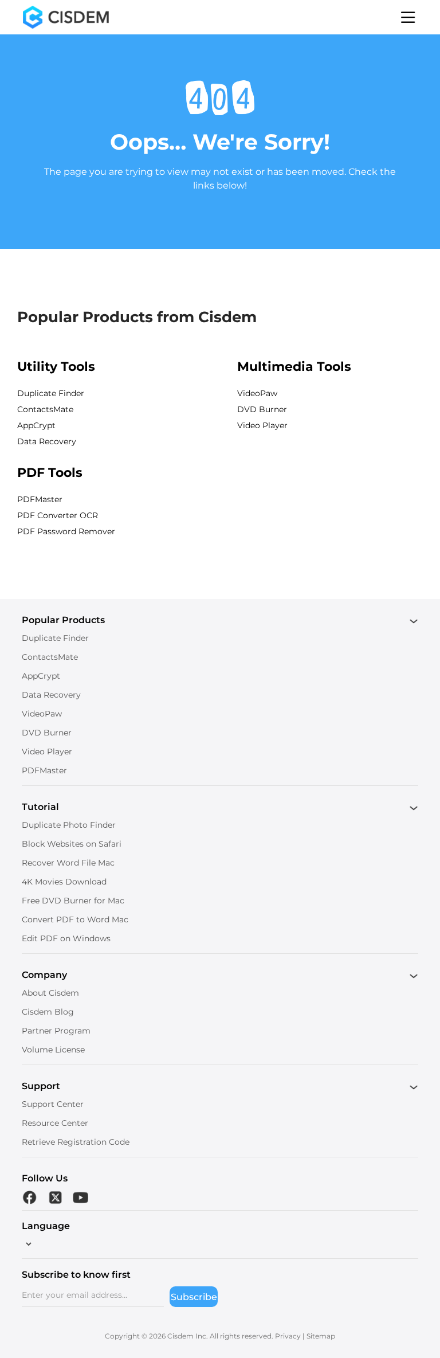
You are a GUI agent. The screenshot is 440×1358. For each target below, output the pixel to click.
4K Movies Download (64, 881)
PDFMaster (39, 499)
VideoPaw (257, 393)
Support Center (53, 1104)
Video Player (262, 425)
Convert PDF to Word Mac (75, 919)
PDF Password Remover (66, 531)
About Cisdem (50, 993)
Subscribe (194, 1297)
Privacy (288, 1336)
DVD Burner (262, 409)
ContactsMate (45, 409)
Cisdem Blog (48, 1012)
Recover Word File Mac (68, 863)
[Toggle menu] (408, 17)
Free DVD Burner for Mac (73, 900)
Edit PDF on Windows (66, 938)
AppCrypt (36, 425)
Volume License (53, 1049)
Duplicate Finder (50, 393)
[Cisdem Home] (66, 17)
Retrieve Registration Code (75, 1142)
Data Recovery (46, 441)
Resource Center (55, 1123)
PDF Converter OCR (57, 515)
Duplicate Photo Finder (69, 825)
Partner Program (56, 1031)
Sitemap (321, 1336)
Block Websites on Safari (71, 844)
